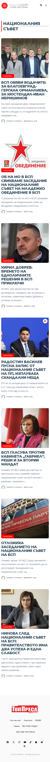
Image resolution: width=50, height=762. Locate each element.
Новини (17, 726)
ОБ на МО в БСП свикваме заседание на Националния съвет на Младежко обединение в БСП (24, 185)
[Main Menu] (4, 6)
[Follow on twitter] (14, 742)
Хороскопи (28, 720)
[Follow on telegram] (42, 742)
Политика (7, 76)
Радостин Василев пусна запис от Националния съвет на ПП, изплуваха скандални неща (23, 370)
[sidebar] (46, 5)
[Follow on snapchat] (36, 742)
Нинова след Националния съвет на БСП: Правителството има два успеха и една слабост (24, 643)
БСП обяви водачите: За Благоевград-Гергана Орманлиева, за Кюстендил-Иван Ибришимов (24, 90)
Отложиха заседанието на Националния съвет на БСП (23, 549)
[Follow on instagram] (19, 742)
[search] (41, 5)
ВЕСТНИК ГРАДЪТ (30, 726)
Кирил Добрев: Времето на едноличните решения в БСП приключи (16, 275)
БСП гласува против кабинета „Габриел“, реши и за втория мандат (23, 458)
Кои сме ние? (15, 720)
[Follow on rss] (25, 746)
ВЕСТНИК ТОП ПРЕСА (25, 732)
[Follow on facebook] (8, 742)
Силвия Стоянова (14, 121)
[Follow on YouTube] (25, 742)
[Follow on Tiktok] (31, 742)
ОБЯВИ (38, 720)
